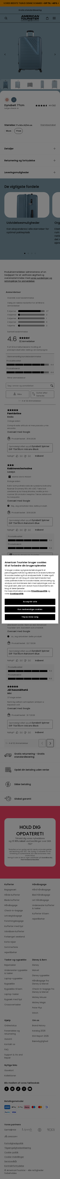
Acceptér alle (30, 601)
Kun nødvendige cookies (30, 609)
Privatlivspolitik (39, 591)
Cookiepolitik (16, 593)
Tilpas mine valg (30, 617)
